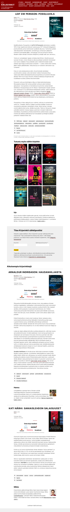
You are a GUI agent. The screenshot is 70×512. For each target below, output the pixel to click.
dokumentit (32, 121)
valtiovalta (31, 126)
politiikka (35, 123)
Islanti (18, 376)
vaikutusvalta (23, 126)
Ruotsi (18, 128)
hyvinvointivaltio (49, 121)
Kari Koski (20, 20)
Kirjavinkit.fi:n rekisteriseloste (37, 257)
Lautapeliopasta (18, 495)
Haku (47, 6)
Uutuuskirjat (58, 4)
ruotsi (18, 133)
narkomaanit (25, 373)
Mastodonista (48, 497)
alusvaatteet (20, 475)
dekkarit (25, 121)
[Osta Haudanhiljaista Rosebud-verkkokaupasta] (35, 294)
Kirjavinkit (8, 5)
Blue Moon (16, 275)
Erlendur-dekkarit (21, 378)
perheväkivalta (39, 373)
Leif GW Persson (21, 130)
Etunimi (16, 242)
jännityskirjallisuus (19, 123)
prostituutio (50, 123)
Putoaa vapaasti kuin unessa (22, 95)
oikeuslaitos (28, 123)
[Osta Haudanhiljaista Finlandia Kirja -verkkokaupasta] (26, 294)
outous (31, 475)
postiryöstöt (42, 123)
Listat (36, 4)
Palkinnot (30, 4)
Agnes (18, 478)
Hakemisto (22, 4)
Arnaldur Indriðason (22, 381)
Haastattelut (23, 6)
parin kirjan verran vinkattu (39, 360)
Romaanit (28, 2)
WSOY (15, 412)
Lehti (52, 6)
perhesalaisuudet (39, 475)
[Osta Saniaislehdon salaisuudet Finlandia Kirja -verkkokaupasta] (26, 428)
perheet (32, 373)
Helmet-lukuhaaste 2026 (37, 6)
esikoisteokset (40, 121)
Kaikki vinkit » (41, 221)
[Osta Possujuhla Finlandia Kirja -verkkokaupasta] (27, 36)
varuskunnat (47, 373)
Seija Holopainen (22, 278)
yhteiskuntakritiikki (40, 126)
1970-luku (19, 121)
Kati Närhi (19, 480)
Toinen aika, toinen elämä (41, 93)
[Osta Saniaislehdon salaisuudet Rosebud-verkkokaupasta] (34, 428)
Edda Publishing (28, 277)
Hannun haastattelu (47, 398)
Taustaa (50, 4)
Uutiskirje (43, 4)
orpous (26, 475)
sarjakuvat (47, 475)
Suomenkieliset (37, 2)
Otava (15, 17)
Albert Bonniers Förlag (29, 19)
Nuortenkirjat (53, 2)
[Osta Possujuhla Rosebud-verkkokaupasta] (35, 36)
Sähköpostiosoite (42, 242)
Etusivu (21, 2)
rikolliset (16, 126)
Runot (45, 2)
